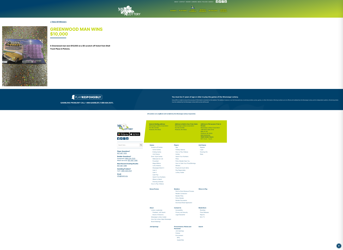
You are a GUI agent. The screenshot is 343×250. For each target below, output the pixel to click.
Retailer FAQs (179, 196)
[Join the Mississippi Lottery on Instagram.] (223, 1)
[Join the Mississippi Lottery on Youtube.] (225, 1)
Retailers (213, 11)
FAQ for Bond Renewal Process (185, 191)
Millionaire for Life (158, 159)
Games (173, 11)
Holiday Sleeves (180, 149)
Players (182, 11)
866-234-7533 (130, 158)
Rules (201, 154)
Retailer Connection (181, 193)
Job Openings (154, 226)
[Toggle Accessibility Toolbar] (339, 246)
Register (202, 147)
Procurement (179, 235)
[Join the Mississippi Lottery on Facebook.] (217, 1)
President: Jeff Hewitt (159, 212)
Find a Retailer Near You (183, 161)
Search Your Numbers (159, 177)
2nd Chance (192, 10)
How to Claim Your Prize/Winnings (186, 163)
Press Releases (204, 212)
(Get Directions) (205, 135)
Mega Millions (157, 163)
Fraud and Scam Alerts (182, 168)
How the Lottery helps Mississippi (161, 219)
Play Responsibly (181, 170)
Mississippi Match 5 (158, 168)
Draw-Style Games (156, 156)
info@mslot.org (122, 176)
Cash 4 (155, 170)
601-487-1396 (122, 166)
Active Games (157, 149)
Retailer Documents (181, 200)
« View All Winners (58, 22)
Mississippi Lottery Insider (158, 217)
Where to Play (223, 10)
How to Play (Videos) (157, 184)
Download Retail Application (184, 202)
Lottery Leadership (156, 210)
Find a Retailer (180, 198)
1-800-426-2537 (126, 171)
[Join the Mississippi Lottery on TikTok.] (220, 1)
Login (201, 149)
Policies (178, 233)
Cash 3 (155, 172)
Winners (178, 165)
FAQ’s (177, 159)
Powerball (155, 161)
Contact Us (177, 208)
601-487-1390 (132, 160)
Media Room (202, 208)
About (152, 208)
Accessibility (179, 210)
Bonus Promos (202, 10)
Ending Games (157, 152)
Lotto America (157, 165)
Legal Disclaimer (180, 214)
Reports (202, 214)
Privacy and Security (182, 212)
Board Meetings (156, 221)
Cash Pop (155, 174)
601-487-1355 (122, 153)
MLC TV (202, 217)
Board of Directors (158, 214)
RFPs (178, 237)
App (177, 147)
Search (201, 226)
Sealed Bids (180, 240)
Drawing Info (204, 152)
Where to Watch (157, 179)
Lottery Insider (180, 172)
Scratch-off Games (156, 147)
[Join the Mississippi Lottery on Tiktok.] (121, 138)
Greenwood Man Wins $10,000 (76, 32)
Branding (202, 210)
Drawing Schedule (158, 181)
